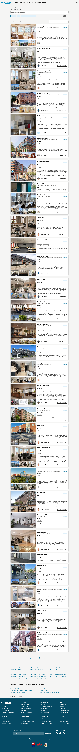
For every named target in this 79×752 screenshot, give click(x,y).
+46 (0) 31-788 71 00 (5, 710)
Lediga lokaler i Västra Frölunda (56, 667)
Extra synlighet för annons (46, 706)
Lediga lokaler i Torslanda (16, 667)
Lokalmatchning (24, 706)
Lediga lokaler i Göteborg (35, 667)
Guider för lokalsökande (26, 712)
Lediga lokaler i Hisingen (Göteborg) (18, 674)
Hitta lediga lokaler (25, 704)
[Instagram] (64, 733)
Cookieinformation (42, 739)
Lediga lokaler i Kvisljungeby (36, 669)
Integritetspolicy (35, 739)
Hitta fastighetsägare (26, 708)
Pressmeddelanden (64, 712)
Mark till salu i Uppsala (64, 723)
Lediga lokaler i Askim (54, 669)
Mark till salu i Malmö (64, 721)
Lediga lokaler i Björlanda (35, 671)
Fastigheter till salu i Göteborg (46, 719)
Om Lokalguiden (63, 704)
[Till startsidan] (6, 2)
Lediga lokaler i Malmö (5, 721)
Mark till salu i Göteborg (64, 719)
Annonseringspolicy (49, 739)
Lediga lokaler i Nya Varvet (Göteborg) (57, 676)
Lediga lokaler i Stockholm (6, 718)
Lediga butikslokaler (25, 723)
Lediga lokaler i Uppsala (6, 723)
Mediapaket (43, 710)
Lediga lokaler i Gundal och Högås (57, 673)
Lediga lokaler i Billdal (54, 671)
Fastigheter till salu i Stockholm (46, 718)
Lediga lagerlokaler (25, 719)
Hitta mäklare (24, 710)
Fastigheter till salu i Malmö (45, 721)
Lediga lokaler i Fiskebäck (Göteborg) (57, 674)
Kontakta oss (63, 706)
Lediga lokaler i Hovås (15, 671)
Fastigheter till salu (64, 710)
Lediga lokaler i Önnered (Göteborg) (38, 676)
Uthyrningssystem (44, 712)
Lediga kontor (23, 718)
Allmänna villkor (29, 739)
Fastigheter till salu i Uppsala (46, 723)
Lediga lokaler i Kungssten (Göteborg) (18, 678)
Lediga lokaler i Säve (34, 673)
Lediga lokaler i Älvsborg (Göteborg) (18, 676)
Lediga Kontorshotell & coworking (27, 721)
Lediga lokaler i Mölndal (15, 673)
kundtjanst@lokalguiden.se (7, 712)
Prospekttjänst (43, 708)
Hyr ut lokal (43, 704)
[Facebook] (60, 733)
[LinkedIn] (57, 733)
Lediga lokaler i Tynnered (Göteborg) (38, 678)
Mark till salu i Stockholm (65, 718)
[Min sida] (76, 2)
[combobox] (45, 12)
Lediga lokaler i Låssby (15, 669)
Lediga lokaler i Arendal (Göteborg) (37, 674)
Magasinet (62, 708)
